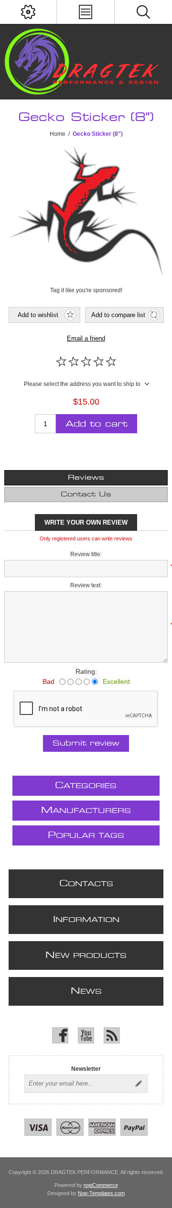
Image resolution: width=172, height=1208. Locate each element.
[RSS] (111, 1035)
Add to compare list (118, 314)
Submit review (86, 743)
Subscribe (138, 1083)
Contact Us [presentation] (86, 494)
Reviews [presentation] (86, 477)
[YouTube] (86, 1035)
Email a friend (86, 338)
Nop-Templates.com (101, 1193)
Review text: (86, 585)
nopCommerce (101, 1185)
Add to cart (96, 424)
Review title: (86, 554)
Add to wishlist (38, 314)
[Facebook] (60, 1035)
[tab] (86, 477)
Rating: (86, 671)
